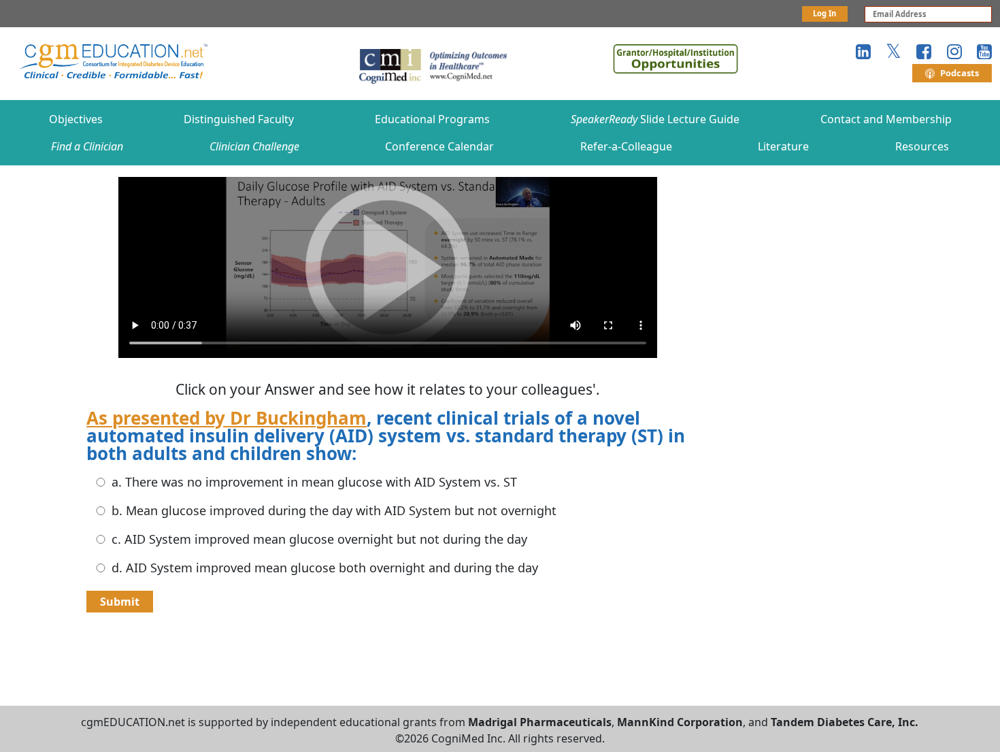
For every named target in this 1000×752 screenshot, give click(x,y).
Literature (783, 146)
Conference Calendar (439, 146)
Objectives (76, 119)
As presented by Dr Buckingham (226, 418)
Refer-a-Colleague (626, 146)
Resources (922, 146)
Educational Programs (432, 119)
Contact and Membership (886, 119)
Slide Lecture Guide (655, 119)
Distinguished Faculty (239, 119)
